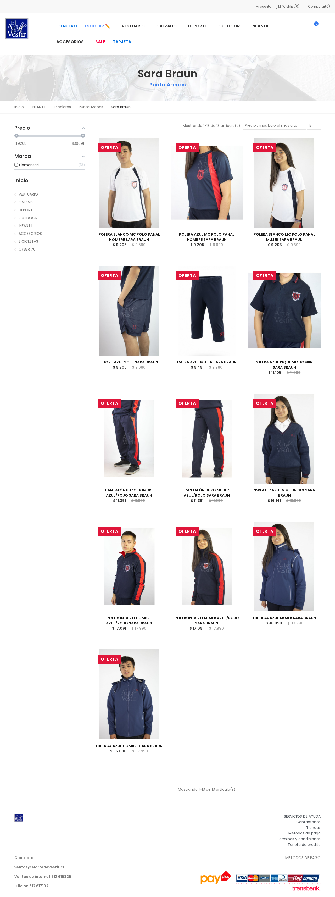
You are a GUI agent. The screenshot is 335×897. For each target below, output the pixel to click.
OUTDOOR (28, 217)
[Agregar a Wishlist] (152, 157)
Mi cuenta (263, 6)
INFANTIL (26, 225)
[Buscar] (299, 26)
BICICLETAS (28, 241)
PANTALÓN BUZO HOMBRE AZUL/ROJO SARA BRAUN (129, 493)
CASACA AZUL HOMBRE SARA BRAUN (129, 746)
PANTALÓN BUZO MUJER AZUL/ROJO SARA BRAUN (207, 493)
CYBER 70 (27, 249)
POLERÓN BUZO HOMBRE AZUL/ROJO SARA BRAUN (129, 620)
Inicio (21, 180)
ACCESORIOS (30, 233)
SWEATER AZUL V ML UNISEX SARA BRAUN (284, 493)
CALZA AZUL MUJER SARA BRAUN (207, 362)
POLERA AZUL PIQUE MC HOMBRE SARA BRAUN (284, 364)
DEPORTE (27, 210)
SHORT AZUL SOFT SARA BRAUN (129, 362)
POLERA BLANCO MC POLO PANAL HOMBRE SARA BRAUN (129, 237)
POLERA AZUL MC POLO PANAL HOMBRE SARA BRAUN (206, 237)
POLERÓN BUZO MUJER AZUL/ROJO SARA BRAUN (207, 620)
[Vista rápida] (152, 168)
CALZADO (27, 202)
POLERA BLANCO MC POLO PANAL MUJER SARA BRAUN (284, 237)
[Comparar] (152, 147)
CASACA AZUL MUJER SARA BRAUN (284, 618)
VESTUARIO (28, 194)
